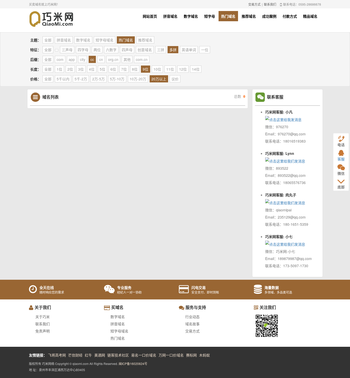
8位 (135, 69)
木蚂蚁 (204, 355)
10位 (157, 69)
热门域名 (228, 16)
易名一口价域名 (143, 355)
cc (92, 59)
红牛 (88, 355)
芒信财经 (75, 355)
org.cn (113, 59)
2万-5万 (98, 78)
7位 (124, 69)
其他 (127, 59)
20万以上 (158, 78)
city (82, 59)
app (72, 59)
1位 (59, 69)
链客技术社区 (118, 355)
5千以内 (63, 78)
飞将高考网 (57, 355)
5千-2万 (81, 78)
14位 (196, 69)
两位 (97, 49)
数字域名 (191, 16)
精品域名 (310, 16)
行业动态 (192, 316)
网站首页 (150, 16)
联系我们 (270, 4)
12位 (183, 69)
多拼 (173, 49)
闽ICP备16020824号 (133, 363)
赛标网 (191, 355)
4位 (92, 69)
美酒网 (99, 355)
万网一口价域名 (171, 355)
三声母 (67, 49)
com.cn (142, 59)
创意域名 (145, 49)
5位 (102, 69)
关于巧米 (42, 316)
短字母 (209, 16)
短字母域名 (105, 39)
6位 (113, 69)
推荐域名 (249, 16)
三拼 (160, 49)
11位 (170, 69)
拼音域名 (170, 16)
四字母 (83, 49)
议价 (175, 78)
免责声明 (42, 330)
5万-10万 (117, 78)
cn (101, 59)
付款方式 (290, 16)
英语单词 (189, 49)
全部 (48, 39)
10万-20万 (138, 78)
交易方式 (254, 4)
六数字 (111, 49)
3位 (81, 69)
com (60, 59)
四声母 (127, 49)
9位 (145, 69)
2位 (70, 69)
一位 (204, 49)
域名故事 (192, 323)
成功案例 (269, 16)
